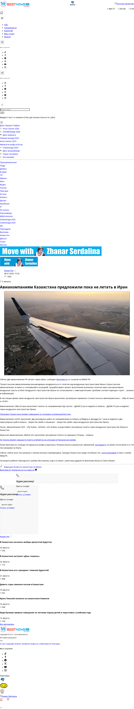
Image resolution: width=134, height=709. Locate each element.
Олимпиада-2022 (7, 219)
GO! (2, 112)
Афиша (3, 178)
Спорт (3, 241)
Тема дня (4, 191)
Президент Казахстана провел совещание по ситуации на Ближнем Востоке (35, 414)
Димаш (3, 168)
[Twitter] (5, 61)
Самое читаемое (10, 154)
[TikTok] (5, 52)
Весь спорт (9, 33)
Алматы (3, 197)
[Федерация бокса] (2, 693)
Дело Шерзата (9, 135)
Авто (2, 181)
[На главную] (1, 13)
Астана (3, 194)
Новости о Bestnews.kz (40, 643)
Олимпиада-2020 (7, 222)
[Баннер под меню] (51, 255)
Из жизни (4, 210)
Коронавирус (6, 213)
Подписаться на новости (17, 470)
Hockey (3, 187)
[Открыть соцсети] (2, 42)
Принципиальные (8, 162)
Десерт (3, 200)
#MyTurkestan (6, 216)
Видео (3, 184)
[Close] (1, 122)
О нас (2, 643)
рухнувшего (100, 444)
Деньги (3, 238)
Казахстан (4, 235)
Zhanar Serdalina (22, 643)
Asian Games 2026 (11, 128)
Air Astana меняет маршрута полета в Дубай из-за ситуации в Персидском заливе (38, 440)
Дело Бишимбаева (11, 151)
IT (1, 207)
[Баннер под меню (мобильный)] (19, 265)
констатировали (109, 452)
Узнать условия (23, 494)
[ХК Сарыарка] (3, 687)
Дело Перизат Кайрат (10, 125)
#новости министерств (24, 467)
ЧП (1, 175)
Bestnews (4, 232)
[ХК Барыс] (2, 681)
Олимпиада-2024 (10, 147)
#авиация (8, 467)
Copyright (10, 643)
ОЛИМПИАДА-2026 (11, 131)
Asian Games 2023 (8, 141)
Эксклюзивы (8, 157)
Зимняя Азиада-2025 (9, 138)
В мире (3, 172)
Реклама (56, 643)
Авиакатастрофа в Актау (11, 144)
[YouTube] (5, 64)
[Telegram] (5, 58)
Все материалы (7, 624)
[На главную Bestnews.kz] (14, 631)
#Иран (38, 467)
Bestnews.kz (61, 379)
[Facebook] (5, 55)
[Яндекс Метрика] (8, 696)
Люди (2, 165)
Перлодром (5, 229)
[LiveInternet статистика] (4, 704)
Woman (3, 245)
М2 (1, 226)
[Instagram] (5, 67)
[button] (2, 18)
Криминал (4, 203)
